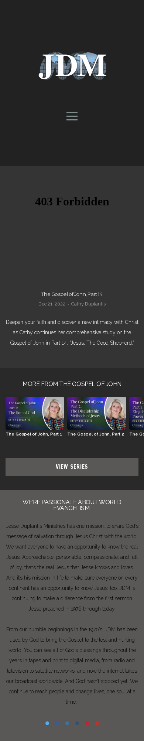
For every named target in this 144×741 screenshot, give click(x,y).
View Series (72, 467)
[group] (35, 419)
